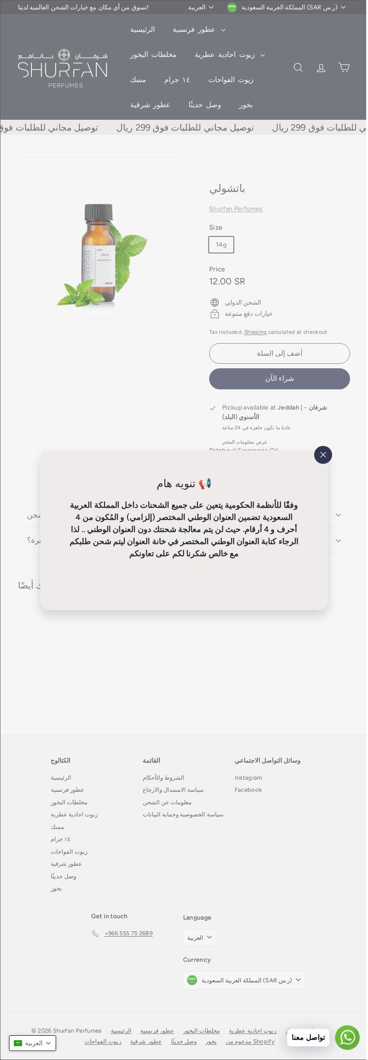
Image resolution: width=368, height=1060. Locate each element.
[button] (32, 1043)
